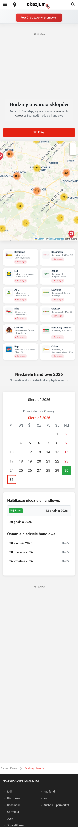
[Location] (14, 5)
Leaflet (40, 239)
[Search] (73, 5)
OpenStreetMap (56, 239)
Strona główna (9, 768)
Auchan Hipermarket (56, 805)
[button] (26, 223)
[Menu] (5, 5)
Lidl (9, 791)
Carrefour (13, 811)
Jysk (10, 818)
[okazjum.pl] (39, 5)
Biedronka (13, 798)
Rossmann (14, 805)
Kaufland (49, 791)
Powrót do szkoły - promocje (38, 17)
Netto (46, 798)
